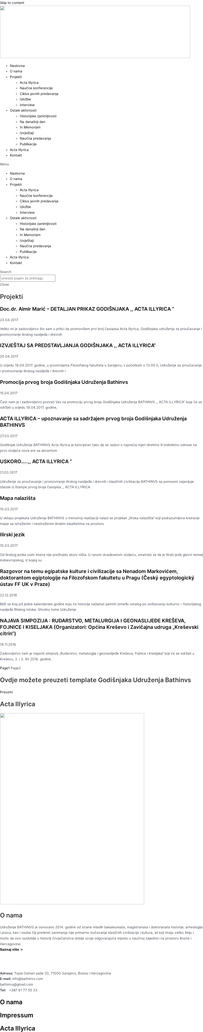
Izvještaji (27, 133)
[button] (101, 164)
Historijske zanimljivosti (38, 116)
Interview (27, 105)
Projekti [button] (16, 77)
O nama (16, 71)
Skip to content (12, 3)
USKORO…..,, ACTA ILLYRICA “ (36, 461)
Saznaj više (9, 949)
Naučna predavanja (35, 138)
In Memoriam (30, 127)
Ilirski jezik (12, 535)
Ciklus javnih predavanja (39, 94)
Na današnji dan (32, 122)
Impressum (16, 1015)
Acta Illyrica (29, 83)
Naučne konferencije (36, 88)
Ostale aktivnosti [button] (23, 110)
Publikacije (28, 144)
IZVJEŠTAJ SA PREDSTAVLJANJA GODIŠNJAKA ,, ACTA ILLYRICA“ (78, 345)
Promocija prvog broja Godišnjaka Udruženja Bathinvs (64, 382)
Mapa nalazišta (17, 498)
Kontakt (16, 155)
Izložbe (25, 99)
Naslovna (17, 66)
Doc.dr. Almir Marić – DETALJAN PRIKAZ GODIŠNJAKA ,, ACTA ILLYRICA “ (87, 309)
